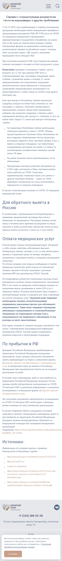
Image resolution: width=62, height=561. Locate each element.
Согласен (13, 553)
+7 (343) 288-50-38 (31, 516)
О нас (31, 534)
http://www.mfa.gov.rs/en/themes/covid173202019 (31, 456)
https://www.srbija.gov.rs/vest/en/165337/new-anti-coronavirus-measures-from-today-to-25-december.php (31, 474)
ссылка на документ (17, 466)
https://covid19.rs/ (15, 461)
